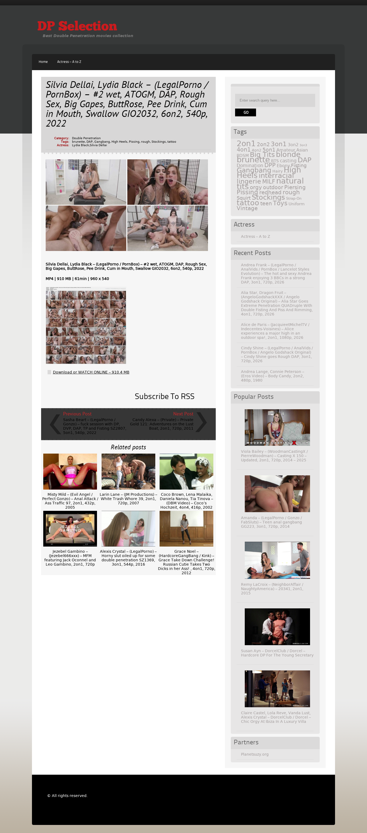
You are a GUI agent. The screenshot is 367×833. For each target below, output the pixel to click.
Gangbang (102, 141)
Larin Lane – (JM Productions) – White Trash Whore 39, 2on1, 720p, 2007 (128, 498)
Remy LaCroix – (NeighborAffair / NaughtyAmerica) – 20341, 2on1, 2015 (272, 588)
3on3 (303, 145)
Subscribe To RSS (165, 397)
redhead (270, 192)
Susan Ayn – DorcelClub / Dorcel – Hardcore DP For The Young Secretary (277, 653)
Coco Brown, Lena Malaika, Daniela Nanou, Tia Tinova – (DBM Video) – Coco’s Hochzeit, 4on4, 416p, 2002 (186, 500)
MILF (268, 181)
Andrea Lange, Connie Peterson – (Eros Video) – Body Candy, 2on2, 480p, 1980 (272, 375)
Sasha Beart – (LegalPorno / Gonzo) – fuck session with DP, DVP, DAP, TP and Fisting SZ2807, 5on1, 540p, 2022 (94, 426)
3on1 (279, 144)
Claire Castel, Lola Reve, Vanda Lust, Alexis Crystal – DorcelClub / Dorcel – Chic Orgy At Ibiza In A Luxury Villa (276, 717)
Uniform (297, 204)
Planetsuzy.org (255, 754)
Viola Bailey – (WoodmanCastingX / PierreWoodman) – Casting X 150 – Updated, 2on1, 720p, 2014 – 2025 (274, 455)
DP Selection (77, 27)
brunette (78, 141)
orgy (256, 187)
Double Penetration (86, 138)
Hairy (277, 171)
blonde (288, 154)
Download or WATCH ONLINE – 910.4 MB (91, 372)
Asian (302, 150)
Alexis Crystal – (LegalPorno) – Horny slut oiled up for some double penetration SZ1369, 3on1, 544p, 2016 (128, 557)
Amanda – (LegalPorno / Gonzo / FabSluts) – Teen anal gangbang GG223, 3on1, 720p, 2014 (271, 522)
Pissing (134, 141)
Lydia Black (80, 145)
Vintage (247, 208)
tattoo (171, 141)
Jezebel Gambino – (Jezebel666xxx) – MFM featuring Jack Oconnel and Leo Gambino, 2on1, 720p (70, 557)
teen (266, 203)
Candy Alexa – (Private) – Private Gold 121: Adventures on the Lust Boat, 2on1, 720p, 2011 (161, 424)
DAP (90, 141)
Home (43, 62)
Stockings (159, 141)
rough (145, 141)
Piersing (295, 187)
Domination (250, 165)
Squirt (244, 198)
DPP (270, 165)
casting (288, 160)
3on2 (293, 144)
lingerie (249, 181)
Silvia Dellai (98, 145)
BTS (275, 161)
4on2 (256, 150)
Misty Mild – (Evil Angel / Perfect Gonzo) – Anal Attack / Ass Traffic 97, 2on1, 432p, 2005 (70, 500)
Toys (280, 203)
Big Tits (262, 155)
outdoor (273, 187)
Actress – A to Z (69, 62)
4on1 (244, 149)
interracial (276, 175)
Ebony (283, 165)
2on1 (246, 143)
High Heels (119, 141)
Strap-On (293, 198)
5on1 (268, 150)
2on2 (263, 144)
